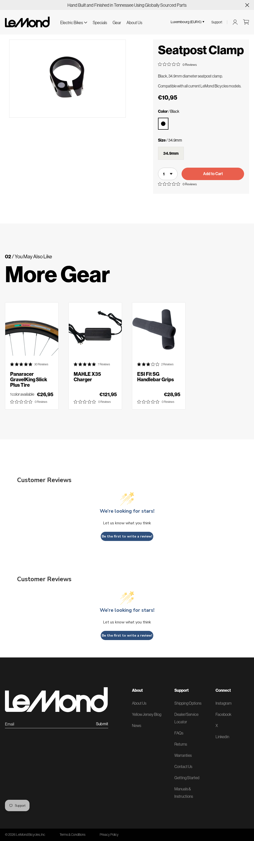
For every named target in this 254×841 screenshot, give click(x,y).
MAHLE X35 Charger (87, 376)
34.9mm (171, 153)
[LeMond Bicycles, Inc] (27, 22)
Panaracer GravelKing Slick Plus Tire (28, 379)
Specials (100, 22)
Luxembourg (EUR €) (186, 22)
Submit (102, 724)
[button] (73, 22)
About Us (134, 22)
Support (216, 22)
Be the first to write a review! (127, 536)
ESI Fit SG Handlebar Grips (155, 376)
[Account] (235, 22)
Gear (117, 22)
